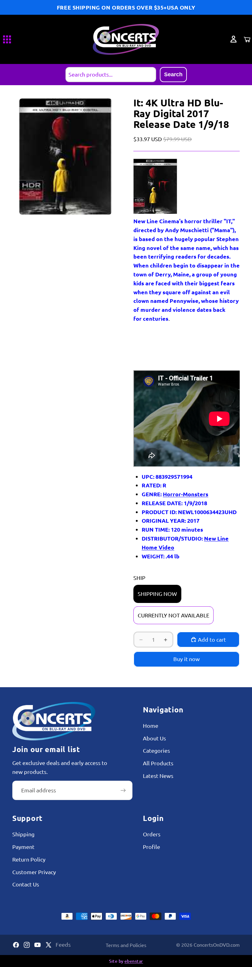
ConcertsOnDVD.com (217, 944)
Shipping (23, 834)
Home (150, 725)
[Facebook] (16, 945)
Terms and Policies (126, 945)
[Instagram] (26, 945)
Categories (156, 750)
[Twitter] (48, 945)
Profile (151, 846)
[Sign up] (123, 790)
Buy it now (186, 659)
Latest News (158, 775)
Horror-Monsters (185, 493)
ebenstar (133, 961)
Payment (23, 846)
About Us (154, 738)
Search (173, 74)
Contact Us (25, 884)
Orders (151, 834)
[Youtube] (37, 945)
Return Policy (28, 859)
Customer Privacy (34, 872)
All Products (158, 763)
